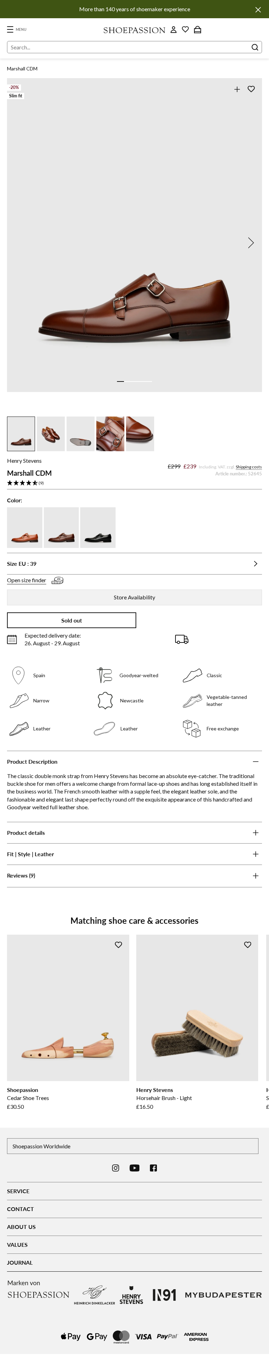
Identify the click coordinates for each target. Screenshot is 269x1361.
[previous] (19, 243)
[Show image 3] (134, 381)
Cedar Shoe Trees (28, 1097)
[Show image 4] (141, 381)
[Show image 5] (148, 381)
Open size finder (26, 580)
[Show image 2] (127, 381)
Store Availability (134, 597)
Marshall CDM (22, 68)
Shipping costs (249, 466)
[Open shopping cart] (197, 29)
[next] (250, 243)
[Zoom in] (237, 89)
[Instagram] (115, 1167)
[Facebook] (153, 1167)
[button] (134, 483)
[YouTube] (135, 1167)
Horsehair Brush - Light (164, 1097)
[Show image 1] (120, 381)
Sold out (71, 620)
